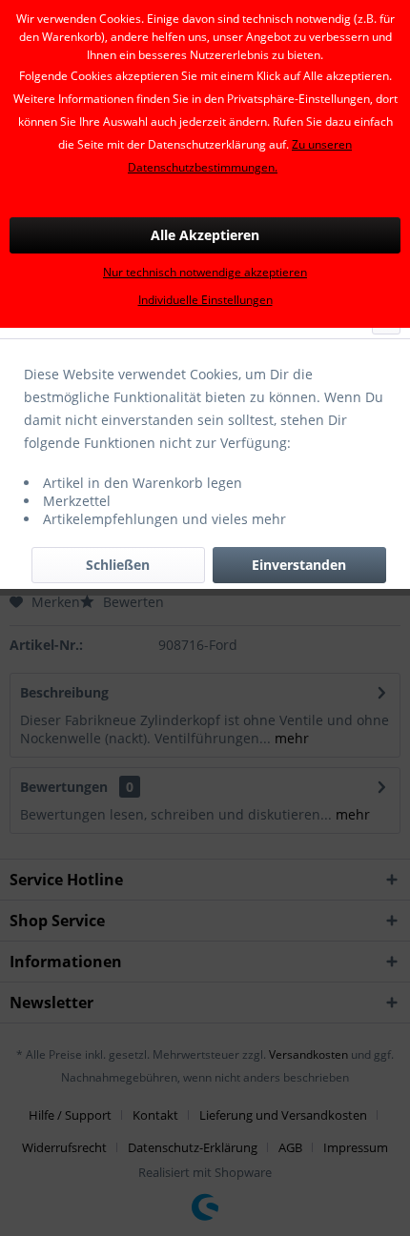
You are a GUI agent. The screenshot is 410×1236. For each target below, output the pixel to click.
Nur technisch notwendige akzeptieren (205, 272)
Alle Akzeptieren (205, 235)
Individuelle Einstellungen (205, 300)
